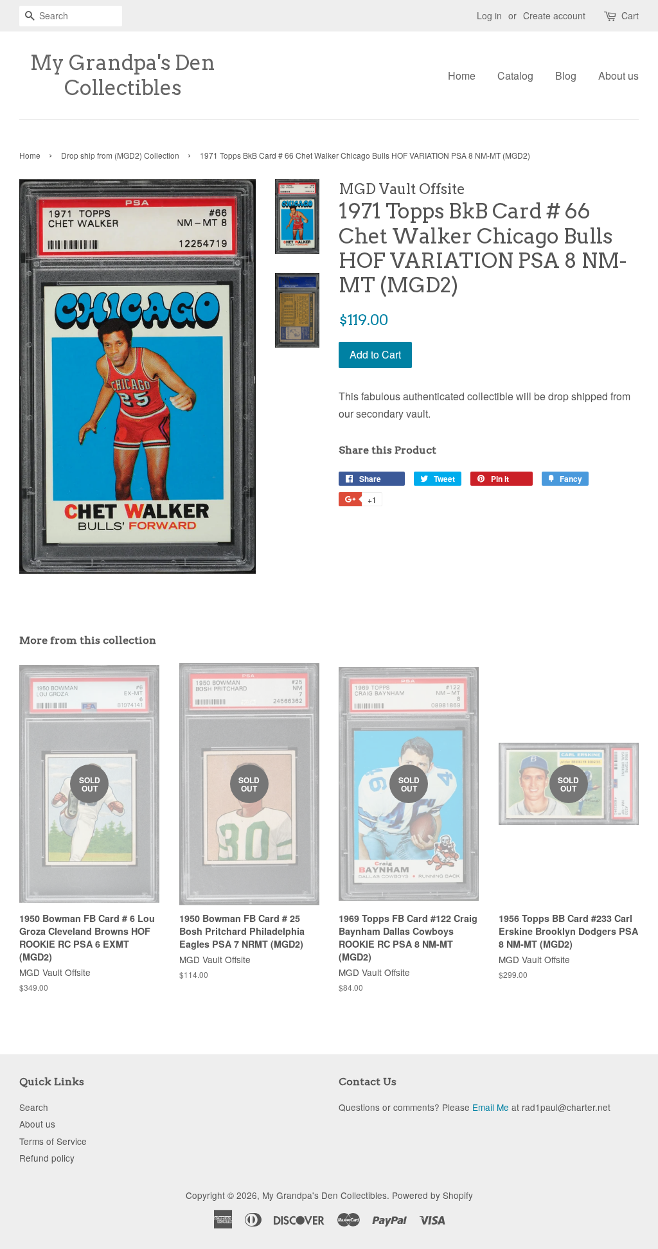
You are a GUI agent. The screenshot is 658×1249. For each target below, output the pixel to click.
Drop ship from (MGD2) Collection (120, 155)
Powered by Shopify (432, 1195)
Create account (554, 15)
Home (462, 75)
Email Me (490, 1107)
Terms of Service (53, 1141)
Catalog (515, 75)
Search (33, 1107)
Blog (565, 75)
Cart (630, 15)
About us (618, 75)
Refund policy (47, 1157)
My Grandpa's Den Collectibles (122, 75)
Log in (489, 15)
